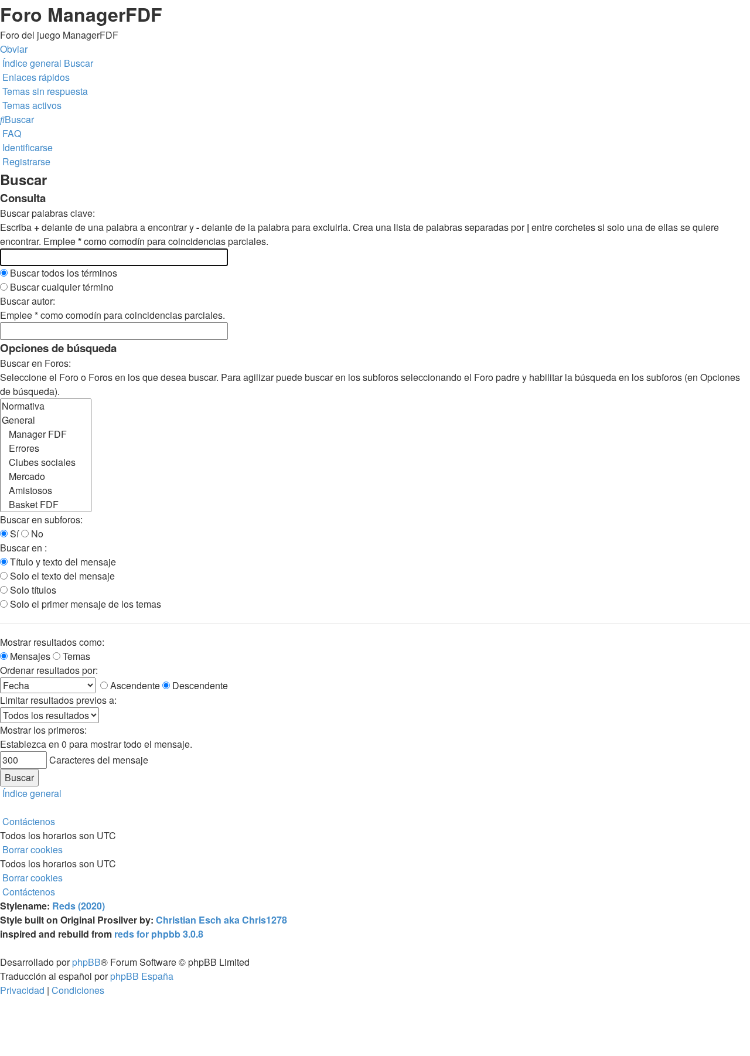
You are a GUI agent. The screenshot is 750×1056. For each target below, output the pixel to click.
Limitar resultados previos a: (58, 700)
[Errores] (46, 448)
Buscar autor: (27, 301)
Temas (75, 656)
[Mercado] (46, 476)
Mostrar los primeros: (43, 730)
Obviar (14, 49)
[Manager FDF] (46, 434)
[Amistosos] (46, 490)
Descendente (199, 685)
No (36, 533)
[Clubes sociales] (46, 462)
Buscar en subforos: (41, 519)
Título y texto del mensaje (62, 561)
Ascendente (134, 685)
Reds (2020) (78, 905)
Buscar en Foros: (35, 363)
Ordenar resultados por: (49, 670)
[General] (46, 420)
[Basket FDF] (46, 505)
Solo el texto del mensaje (61, 575)
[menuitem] (44, 91)
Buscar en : (23, 547)
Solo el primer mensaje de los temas (84, 604)
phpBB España (141, 976)
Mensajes (29, 656)
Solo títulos (32, 590)
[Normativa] (46, 406)
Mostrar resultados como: (52, 642)
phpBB (86, 962)
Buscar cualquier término (61, 287)
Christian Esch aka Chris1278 (221, 919)
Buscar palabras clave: (47, 213)
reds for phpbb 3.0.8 (158, 934)
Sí (13, 533)
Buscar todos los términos (62, 273)
